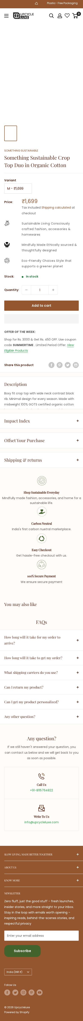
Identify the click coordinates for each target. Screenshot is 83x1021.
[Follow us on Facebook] (7, 992)
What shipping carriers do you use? (31, 672)
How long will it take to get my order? (33, 658)
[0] (75, 15)
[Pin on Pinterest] (60, 365)
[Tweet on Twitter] (68, 365)
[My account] (60, 15)
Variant (10, 180)
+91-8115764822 (41, 790)
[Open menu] (6, 15)
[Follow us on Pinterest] (31, 992)
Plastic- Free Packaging (59, 3)
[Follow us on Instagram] (23, 992)
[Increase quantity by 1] (53, 289)
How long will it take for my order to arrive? (32, 640)
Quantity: (11, 290)
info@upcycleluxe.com (41, 822)
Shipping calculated (56, 207)
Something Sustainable (21, 151)
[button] (41, 319)
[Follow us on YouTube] (40, 992)
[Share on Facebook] (51, 365)
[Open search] (51, 15)
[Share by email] (76, 365)
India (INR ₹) (14, 972)
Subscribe (22, 951)
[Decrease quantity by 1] (26, 289)
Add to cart (41, 305)
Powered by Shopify (16, 1012)
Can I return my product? (23, 687)
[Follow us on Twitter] (15, 992)
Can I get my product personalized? (31, 702)
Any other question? (19, 716)
